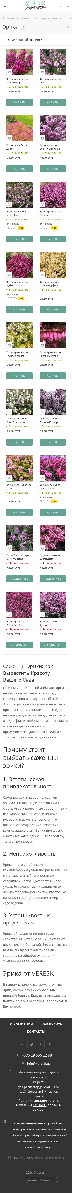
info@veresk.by (39, 1063)
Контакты (36, 1032)
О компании (21, 1024)
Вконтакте (22, 1044)
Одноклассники (41, 1044)
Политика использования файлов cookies (39, 1158)
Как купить (52, 1024)
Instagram (31, 1044)
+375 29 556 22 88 (37, 1055)
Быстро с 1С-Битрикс (39, 1180)
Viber (50, 1044)
